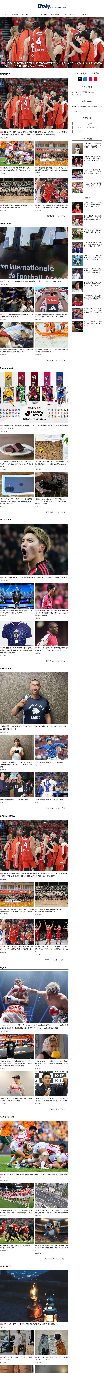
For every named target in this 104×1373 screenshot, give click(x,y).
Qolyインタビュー (93, 124)
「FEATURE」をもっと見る (55, 216)
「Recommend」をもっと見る (54, 512)
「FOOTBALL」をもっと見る (55, 661)
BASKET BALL (7, 816)
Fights (3, 967)
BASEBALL (6, 668)
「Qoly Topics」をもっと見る (55, 360)
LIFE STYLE (6, 1266)
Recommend (6, 368)
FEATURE (5, 74)
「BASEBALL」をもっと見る (55, 808)
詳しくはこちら (76, 95)
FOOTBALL (6, 519)
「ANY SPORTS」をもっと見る (54, 1258)
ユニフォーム (79, 124)
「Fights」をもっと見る (57, 1109)
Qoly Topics (6, 223)
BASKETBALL (91, 127)
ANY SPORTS (7, 1117)
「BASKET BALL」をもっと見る (54, 960)
